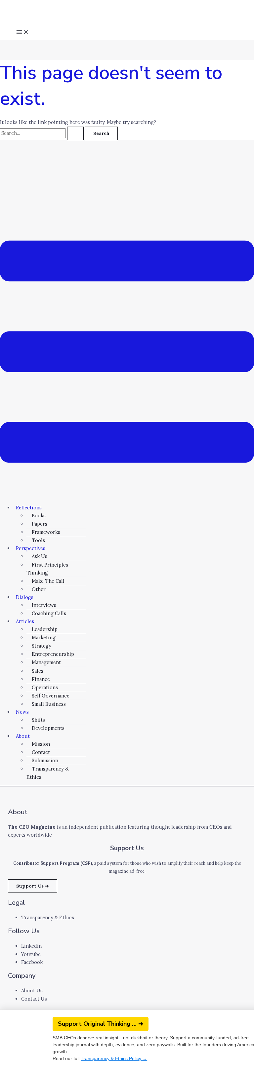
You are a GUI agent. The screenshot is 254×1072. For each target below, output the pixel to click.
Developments (48, 728)
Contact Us (34, 999)
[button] (127, 353)
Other (39, 589)
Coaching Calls (49, 613)
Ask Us (39, 556)
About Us (32, 990)
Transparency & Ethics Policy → (114, 1058)
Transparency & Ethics (47, 773)
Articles (25, 621)
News (22, 712)
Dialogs (24, 597)
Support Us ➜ (32, 886)
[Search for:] (42, 133)
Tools (38, 540)
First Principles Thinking (47, 569)
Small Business (49, 704)
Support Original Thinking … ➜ (100, 1024)
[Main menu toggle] (22, 32)
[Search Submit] (75, 133)
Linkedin (31, 946)
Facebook (32, 962)
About (23, 736)
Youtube (31, 954)
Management (46, 662)
